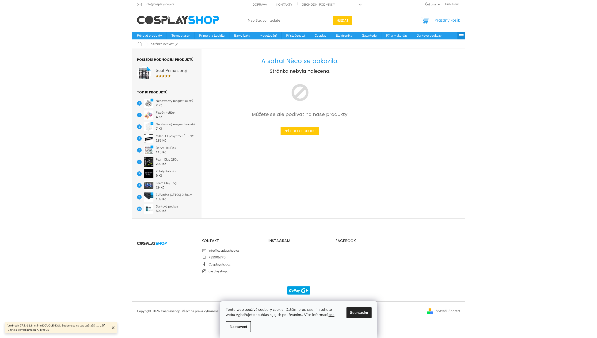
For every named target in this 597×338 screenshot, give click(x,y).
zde (332, 314)
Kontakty (284, 5)
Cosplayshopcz (219, 264)
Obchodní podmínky (318, 5)
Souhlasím (359, 312)
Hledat (343, 20)
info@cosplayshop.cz (224, 250)
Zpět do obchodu (300, 131)
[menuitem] (149, 35)
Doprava (259, 5)
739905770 (217, 257)
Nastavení (238, 326)
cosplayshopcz (219, 271)
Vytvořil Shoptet (448, 311)
